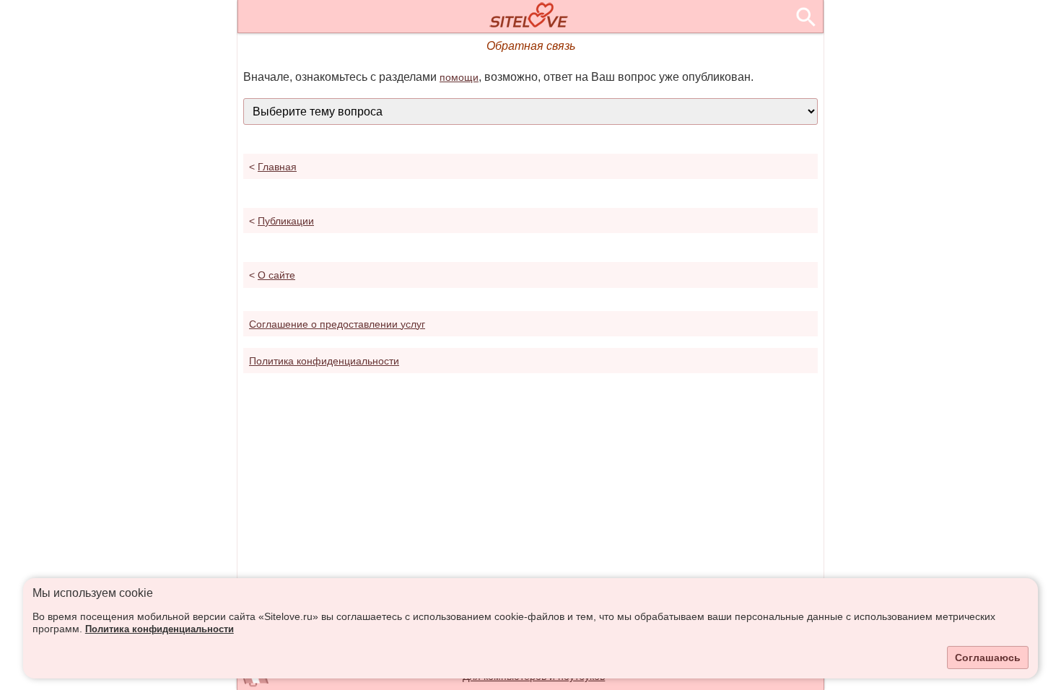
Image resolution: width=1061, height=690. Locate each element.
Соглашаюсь (988, 657)
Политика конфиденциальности (159, 629)
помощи (459, 77)
